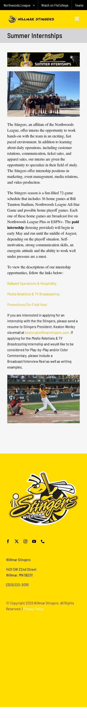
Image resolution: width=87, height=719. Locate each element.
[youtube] (34, 541)
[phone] (43, 541)
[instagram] (25, 541)
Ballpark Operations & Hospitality (32, 283)
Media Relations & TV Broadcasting (33, 293)
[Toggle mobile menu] (77, 18)
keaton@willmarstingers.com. (47, 332)
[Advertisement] (43, 658)
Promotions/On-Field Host (27, 304)
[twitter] (17, 541)
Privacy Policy (33, 608)
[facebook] (8, 541)
